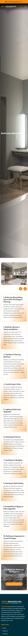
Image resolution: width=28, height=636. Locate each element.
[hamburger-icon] (25, 7)
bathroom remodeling (9, 577)
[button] (20, 289)
